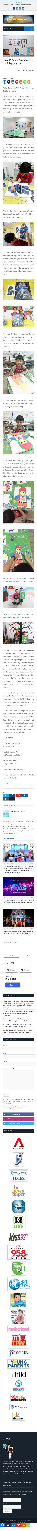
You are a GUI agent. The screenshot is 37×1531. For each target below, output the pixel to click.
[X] (8, 82)
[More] (28, 82)
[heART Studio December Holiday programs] (18, 46)
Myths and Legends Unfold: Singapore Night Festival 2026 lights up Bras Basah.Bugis (18, 932)
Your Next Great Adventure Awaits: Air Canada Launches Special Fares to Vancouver (19, 5)
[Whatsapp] (24, 82)
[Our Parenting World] (18, 19)
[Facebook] (4, 82)
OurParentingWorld (10, 69)
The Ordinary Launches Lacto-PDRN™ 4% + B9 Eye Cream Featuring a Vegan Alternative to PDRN (18, 1031)
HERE (14, 778)
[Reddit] (20, 82)
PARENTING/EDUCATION (27, 70)
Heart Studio (7, 784)
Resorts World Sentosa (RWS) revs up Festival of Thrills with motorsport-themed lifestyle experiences (19, 902)
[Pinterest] (16, 82)
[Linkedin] (12, 82)
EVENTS (18, 70)
